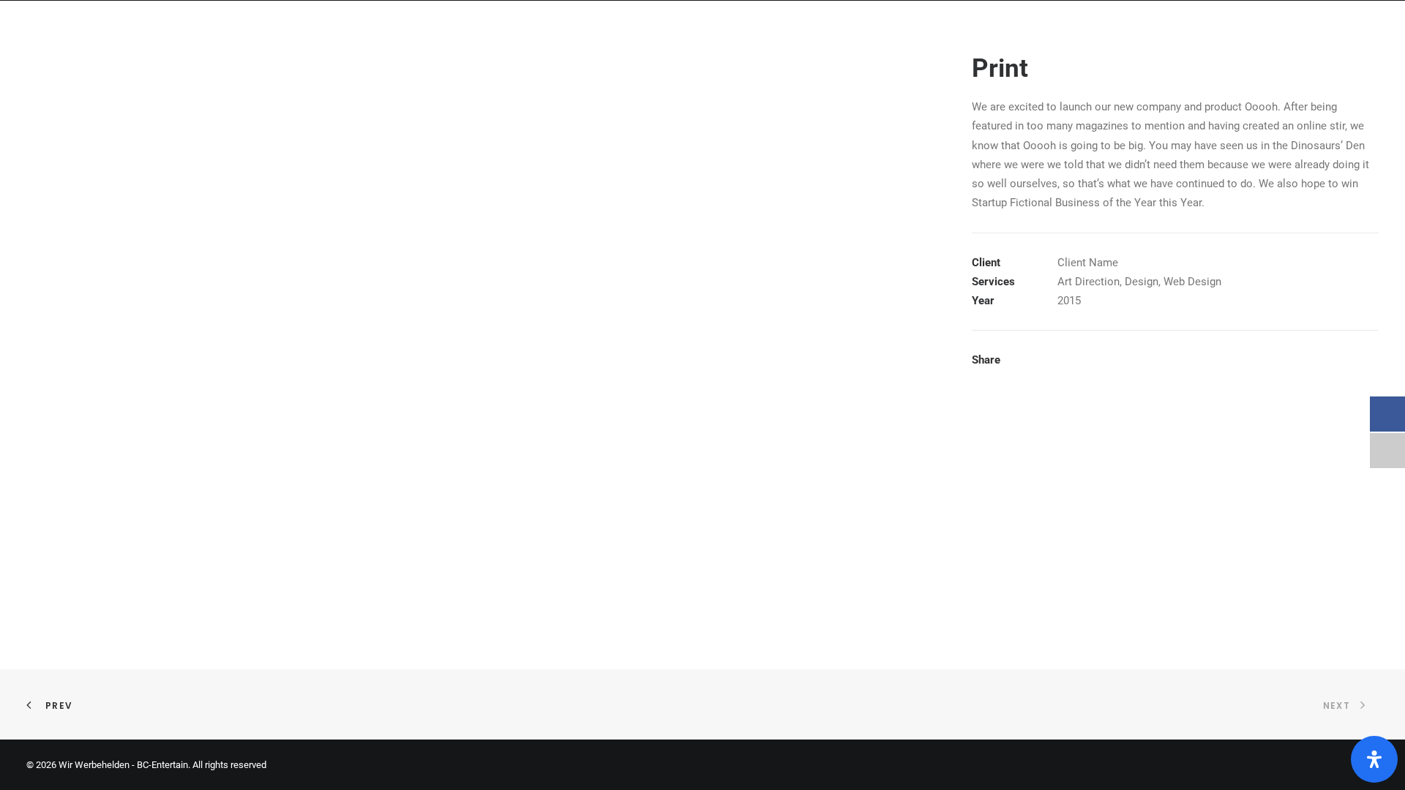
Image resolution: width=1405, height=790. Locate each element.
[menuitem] (1110, 25)
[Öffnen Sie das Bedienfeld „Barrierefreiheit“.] (1374, 759)
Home (1105, 25)
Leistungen (1180, 25)
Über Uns (1267, 25)
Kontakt (1348, 25)
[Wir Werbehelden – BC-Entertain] (97, 26)
